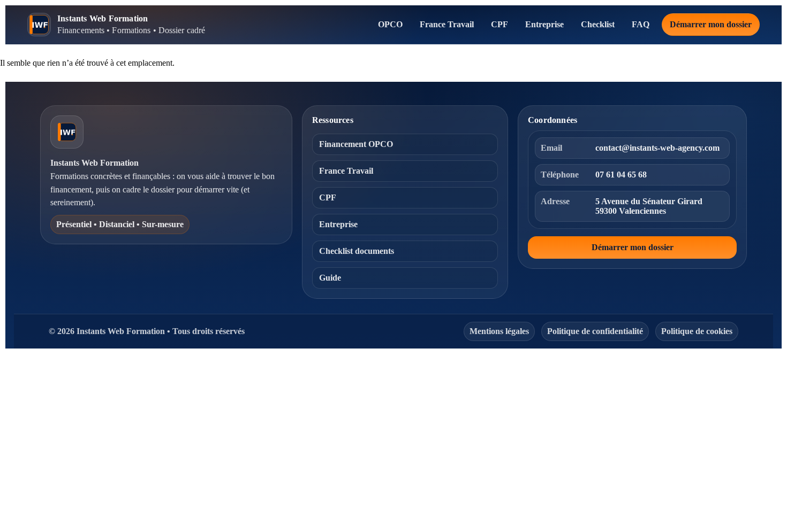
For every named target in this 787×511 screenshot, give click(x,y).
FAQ (640, 24)
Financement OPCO (356, 144)
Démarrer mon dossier (711, 24)
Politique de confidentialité (595, 331)
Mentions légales (499, 331)
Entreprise (544, 24)
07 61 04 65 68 (621, 174)
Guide (330, 277)
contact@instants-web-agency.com (657, 147)
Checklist (598, 24)
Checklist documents (356, 250)
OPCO (390, 24)
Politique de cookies (696, 331)
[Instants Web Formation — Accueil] (67, 132)
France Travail (447, 24)
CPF (499, 24)
